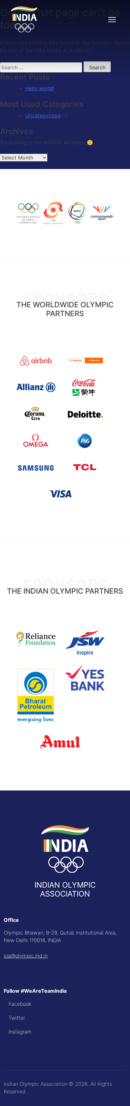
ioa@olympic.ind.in (26, 956)
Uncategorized (43, 115)
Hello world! (39, 88)
